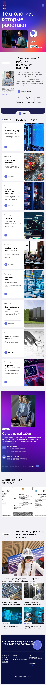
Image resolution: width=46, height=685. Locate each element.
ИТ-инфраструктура (12, 131)
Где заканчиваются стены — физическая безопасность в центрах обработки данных (33, 604)
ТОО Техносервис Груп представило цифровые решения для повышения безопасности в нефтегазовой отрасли (20, 581)
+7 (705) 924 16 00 (34, 665)
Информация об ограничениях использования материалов (23, 677)
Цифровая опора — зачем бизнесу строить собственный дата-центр (11, 604)
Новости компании (5, 575)
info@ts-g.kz (32, 663)
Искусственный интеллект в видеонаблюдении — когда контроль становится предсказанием (32, 628)
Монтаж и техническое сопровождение (10, 191)
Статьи (3, 599)
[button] (24, 91)
